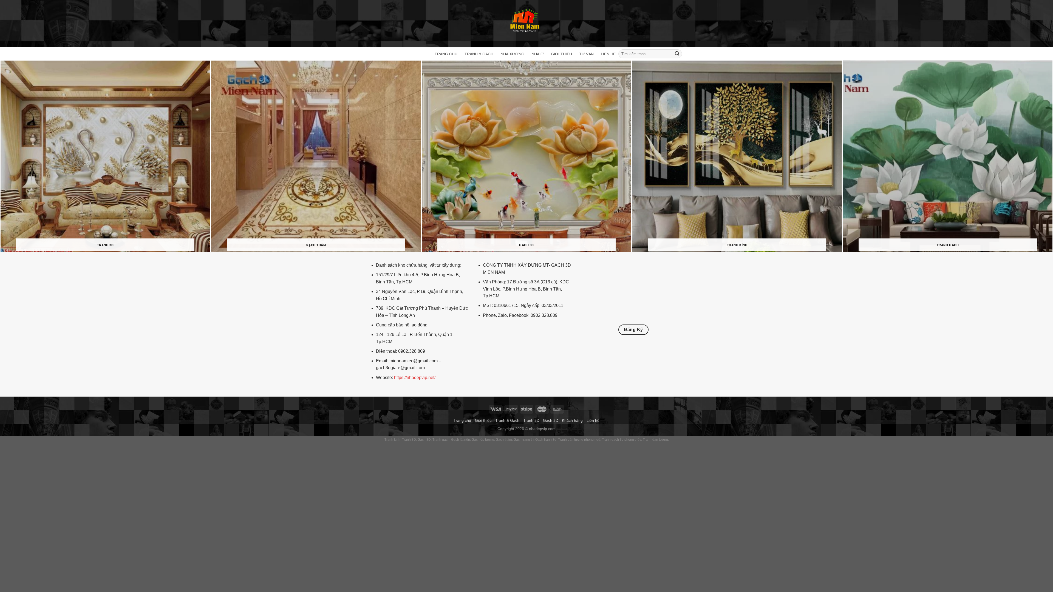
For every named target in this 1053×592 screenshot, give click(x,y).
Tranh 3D (531, 420)
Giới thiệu (561, 54)
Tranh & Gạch (479, 54)
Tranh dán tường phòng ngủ (579, 440)
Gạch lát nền (460, 440)
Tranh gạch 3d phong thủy (621, 440)
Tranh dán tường (655, 440)
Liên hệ (608, 54)
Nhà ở (537, 54)
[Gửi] (677, 54)
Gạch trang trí (524, 440)
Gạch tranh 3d (545, 440)
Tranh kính (392, 440)
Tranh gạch (440, 440)
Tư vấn (586, 54)
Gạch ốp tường (483, 440)
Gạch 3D (550, 420)
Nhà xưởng (512, 54)
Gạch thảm (504, 440)
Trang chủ (446, 54)
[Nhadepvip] (525, 21)
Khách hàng (572, 420)
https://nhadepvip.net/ (414, 377)
